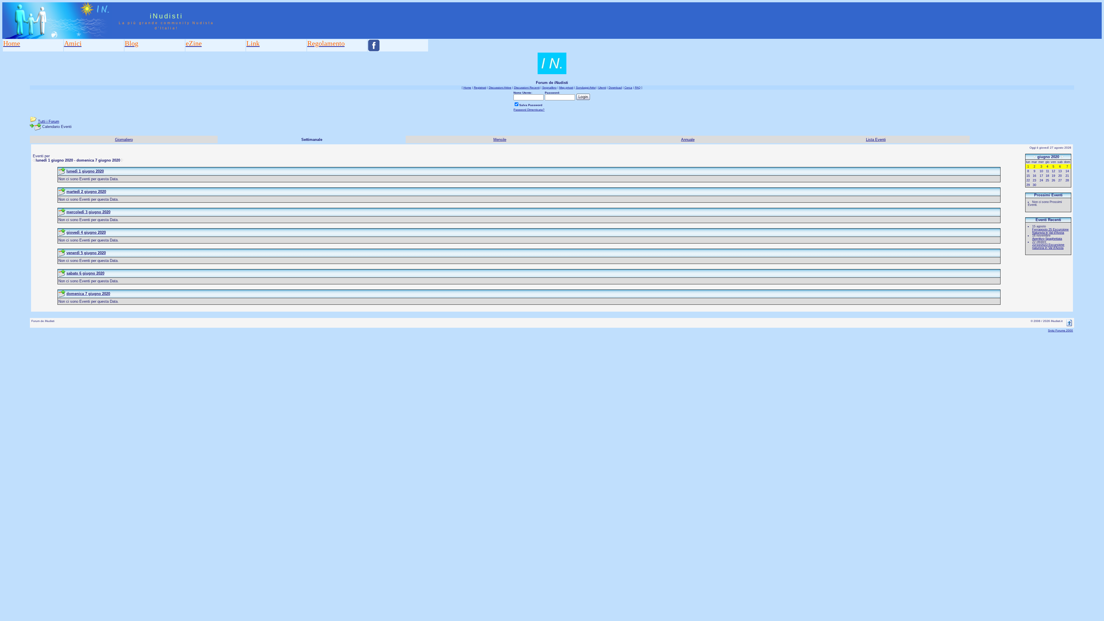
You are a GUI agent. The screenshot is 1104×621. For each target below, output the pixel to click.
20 (1060, 175)
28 (1067, 180)
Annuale (688, 139)
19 (1053, 175)
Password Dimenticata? (529, 109)
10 (1041, 171)
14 (1067, 171)
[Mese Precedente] (1034, 156)
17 (1041, 175)
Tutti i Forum (48, 121)
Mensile (499, 139)
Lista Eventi (876, 139)
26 (1053, 180)
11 (1047, 171)
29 (1028, 185)
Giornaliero (124, 139)
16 (1034, 175)
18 (1047, 175)
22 (1028, 180)
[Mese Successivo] (1062, 156)
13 (1060, 171)
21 (1067, 175)
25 (1047, 180)
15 (1028, 175)
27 (1060, 180)
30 (1034, 185)
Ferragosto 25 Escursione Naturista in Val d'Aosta (1050, 231)
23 (1034, 180)
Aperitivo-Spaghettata (1047, 238)
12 (1053, 171)
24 (1041, 180)
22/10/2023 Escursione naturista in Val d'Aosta (1048, 246)
